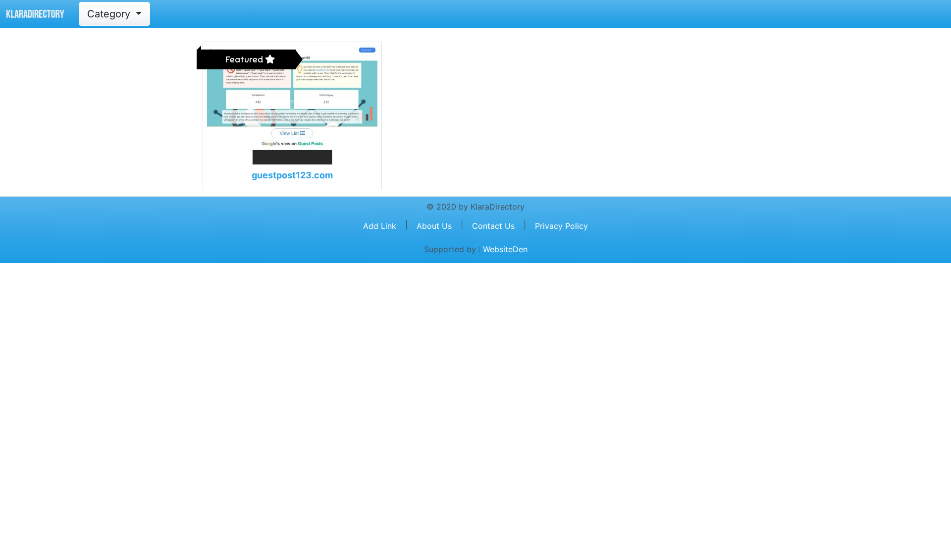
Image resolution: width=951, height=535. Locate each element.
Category (110, 14)
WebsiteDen (505, 249)
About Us (434, 226)
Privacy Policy (561, 226)
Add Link (379, 226)
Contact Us (493, 226)
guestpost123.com (292, 175)
